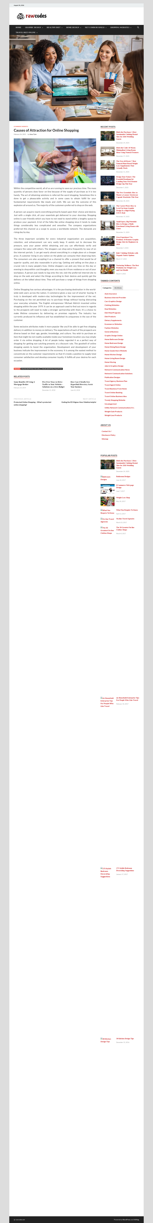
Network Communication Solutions (119, 373)
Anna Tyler (33, 134)
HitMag (136, 1220)
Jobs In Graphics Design (114, 366)
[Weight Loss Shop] (108, 498)
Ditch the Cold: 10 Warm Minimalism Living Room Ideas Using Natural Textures (127, 150)
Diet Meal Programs (113, 313)
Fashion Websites (112, 328)
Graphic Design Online (114, 335)
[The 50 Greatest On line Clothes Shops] (108, 528)
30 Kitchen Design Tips (125, 1039)
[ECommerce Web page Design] (108, 485)
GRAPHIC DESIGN (33, 27)
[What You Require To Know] (108, 510)
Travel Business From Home (116, 389)
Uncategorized (110, 404)
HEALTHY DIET (53, 27)
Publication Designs (112, 377)
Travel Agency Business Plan (116, 381)
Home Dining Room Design (115, 347)
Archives (118, 288)
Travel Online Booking (113, 392)
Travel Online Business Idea (116, 396)
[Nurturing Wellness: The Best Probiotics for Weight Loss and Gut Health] (108, 266)
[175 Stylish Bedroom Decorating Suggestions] (108, 868)
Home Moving (110, 362)
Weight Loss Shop (123, 498)
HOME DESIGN (72, 27)
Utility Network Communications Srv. (119, 408)
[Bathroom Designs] (108, 477)
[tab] (107, 288)
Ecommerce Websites (21, 126)
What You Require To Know (127, 510)
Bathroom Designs (123, 476)
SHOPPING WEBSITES (119, 27)
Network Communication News (117, 370)
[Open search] (138, 27)
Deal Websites (110, 309)
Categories (107, 288)
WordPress (126, 1220)
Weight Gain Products (113, 411)
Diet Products (110, 316)
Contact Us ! (107, 431)
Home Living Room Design (115, 358)
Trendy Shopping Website (115, 400)
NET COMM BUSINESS (95, 27)
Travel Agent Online (113, 385)
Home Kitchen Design (113, 354)
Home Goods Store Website (116, 351)
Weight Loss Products (113, 415)
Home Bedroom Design (114, 343)
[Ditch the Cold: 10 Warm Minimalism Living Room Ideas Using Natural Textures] (108, 148)
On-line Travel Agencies (125, 519)
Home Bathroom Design (114, 339)
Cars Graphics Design (113, 301)
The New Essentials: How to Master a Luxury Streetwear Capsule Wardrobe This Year (127, 195)
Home (18, 27)
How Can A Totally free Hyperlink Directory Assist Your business (82, 384)
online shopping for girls (30, 369)
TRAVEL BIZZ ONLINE (26, 32)
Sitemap (105, 439)
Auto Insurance (111, 294)
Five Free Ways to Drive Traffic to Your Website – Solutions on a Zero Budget (53, 384)
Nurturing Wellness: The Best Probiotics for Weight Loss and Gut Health (127, 267)
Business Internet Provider (115, 297)
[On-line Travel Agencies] (108, 519)
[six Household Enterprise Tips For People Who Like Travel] (108, 698)
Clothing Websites (112, 305)
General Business (111, 332)
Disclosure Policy (108, 435)
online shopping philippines (52, 369)
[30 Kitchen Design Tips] (108, 1039)
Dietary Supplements (113, 320)
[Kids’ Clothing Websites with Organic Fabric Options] (108, 253)
